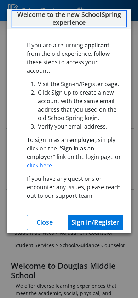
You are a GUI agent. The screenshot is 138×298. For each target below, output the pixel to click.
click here (39, 165)
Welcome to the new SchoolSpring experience (69, 18)
